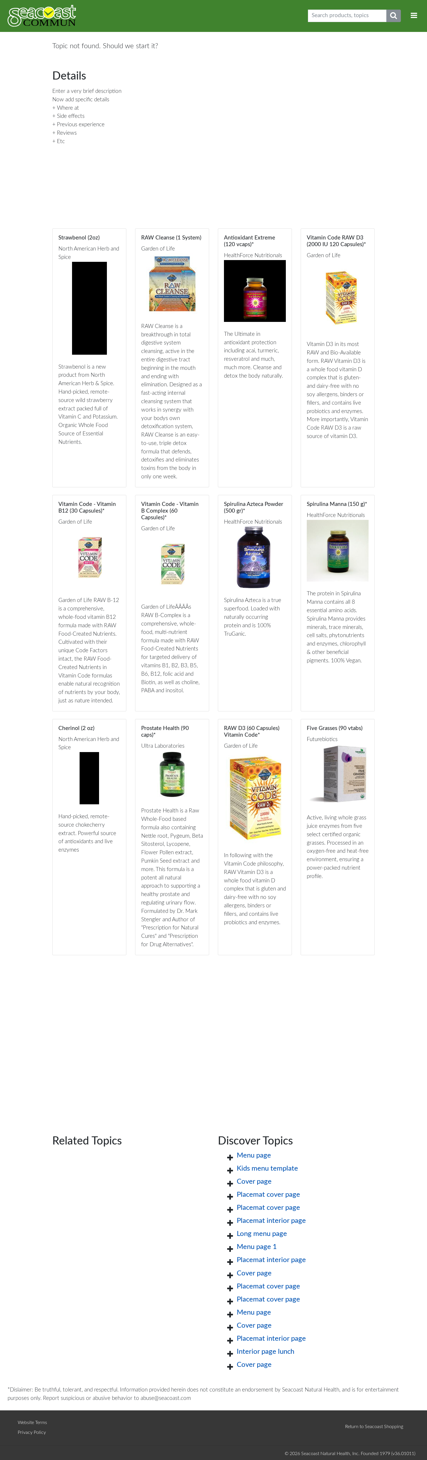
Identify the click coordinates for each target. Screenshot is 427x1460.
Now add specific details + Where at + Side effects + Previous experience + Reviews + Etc (80, 120)
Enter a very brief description (86, 91)
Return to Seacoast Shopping (374, 1426)
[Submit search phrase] (393, 16)
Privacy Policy (32, 1432)
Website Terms (32, 1422)
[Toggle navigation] (413, 15)
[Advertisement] (213, 1035)
